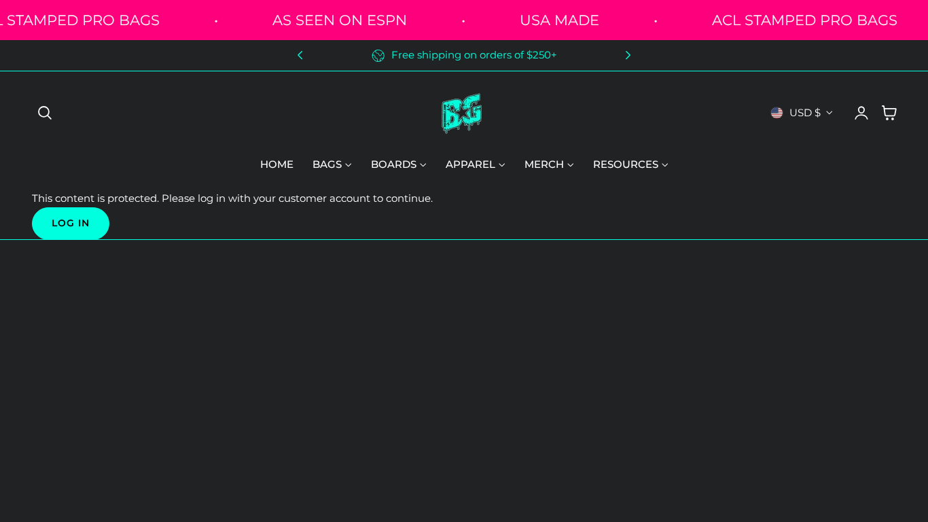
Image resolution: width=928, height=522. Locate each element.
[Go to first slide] (628, 55)
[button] (45, 113)
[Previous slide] (300, 55)
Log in (71, 223)
